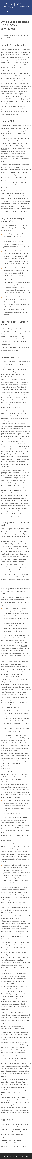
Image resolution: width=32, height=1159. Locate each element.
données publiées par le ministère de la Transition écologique (15, 648)
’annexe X (5, 1076)
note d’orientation (23, 830)
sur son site (15, 1063)
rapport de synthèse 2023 (12, 916)
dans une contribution (18, 1107)
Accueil (6, 1156)
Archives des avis (15, 1156)
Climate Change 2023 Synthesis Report (14, 787)
